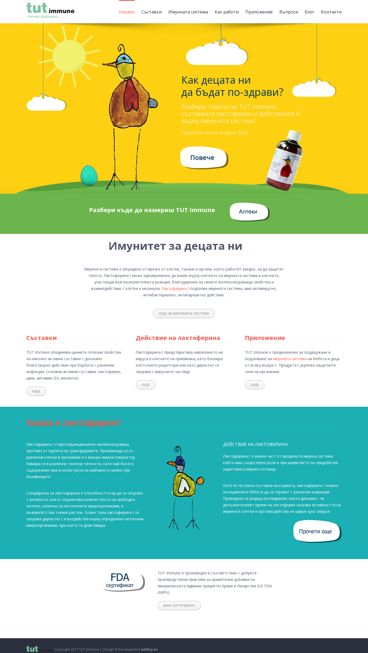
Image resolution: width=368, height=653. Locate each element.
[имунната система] (204, 149)
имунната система (290, 358)
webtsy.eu (149, 649)
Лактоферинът (175, 288)
